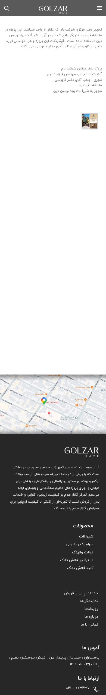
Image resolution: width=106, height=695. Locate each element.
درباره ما (91, 616)
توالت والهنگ (82, 552)
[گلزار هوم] (53, 452)
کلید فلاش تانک (80, 568)
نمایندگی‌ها (89, 601)
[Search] (6, 8)
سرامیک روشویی (79, 544)
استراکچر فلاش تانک (76, 560)
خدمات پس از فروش (81, 593)
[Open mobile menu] (100, 8)
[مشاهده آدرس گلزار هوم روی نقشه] (53, 404)
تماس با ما (89, 624)
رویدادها (91, 609)
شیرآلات (86, 536)
